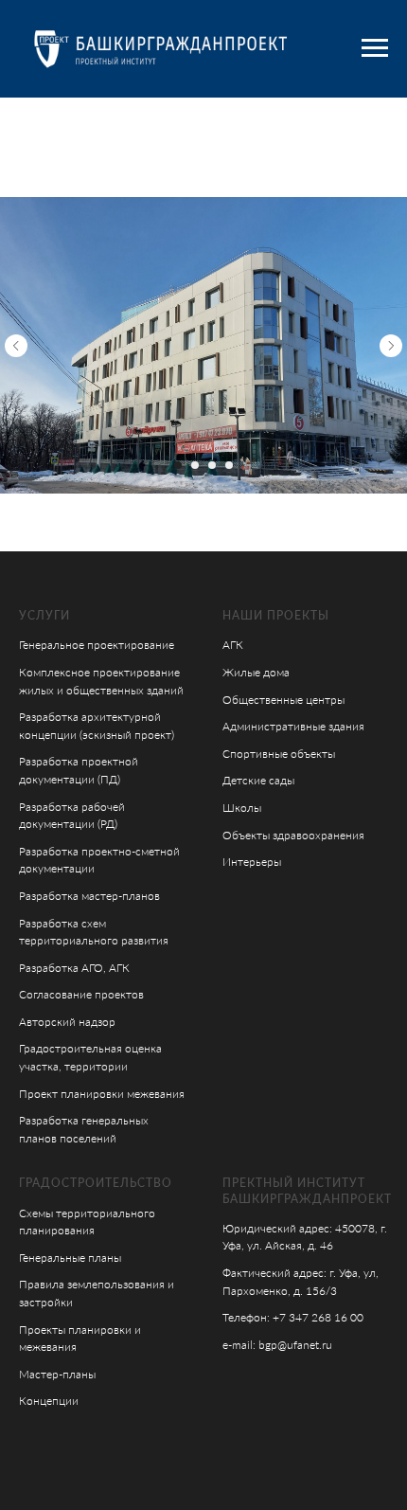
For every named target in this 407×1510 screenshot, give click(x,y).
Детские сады (258, 780)
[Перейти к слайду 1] (178, 465)
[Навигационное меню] (375, 48)
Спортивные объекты (278, 753)
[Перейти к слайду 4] (229, 465)
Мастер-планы (57, 1374)
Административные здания (293, 726)
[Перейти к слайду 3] (212, 465)
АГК (232, 645)
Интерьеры (251, 861)
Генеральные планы (70, 1257)
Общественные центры (283, 699)
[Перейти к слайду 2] (195, 465)
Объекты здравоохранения (293, 835)
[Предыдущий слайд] (16, 345)
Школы (241, 807)
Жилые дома (256, 672)
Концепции (49, 1400)
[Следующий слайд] (391, 345)
